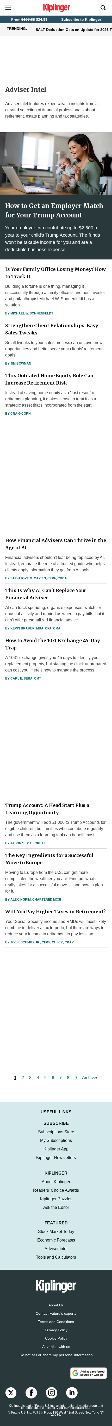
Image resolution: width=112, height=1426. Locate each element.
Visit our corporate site (73, 1408)
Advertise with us (56, 1347)
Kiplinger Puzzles (56, 1199)
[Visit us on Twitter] (11, 1392)
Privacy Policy (56, 1330)
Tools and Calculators (56, 1257)
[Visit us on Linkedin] (72, 1392)
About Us (56, 1305)
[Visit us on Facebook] (31, 1392)
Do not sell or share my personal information (56, 1355)
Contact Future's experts (56, 1313)
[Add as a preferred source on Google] (88, 1373)
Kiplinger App (56, 1149)
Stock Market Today (56, 1231)
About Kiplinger (56, 1182)
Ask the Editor (56, 1207)
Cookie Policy (56, 1338)
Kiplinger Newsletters (56, 1157)
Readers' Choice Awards (56, 1190)
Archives (90, 1077)
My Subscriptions (56, 1140)
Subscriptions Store (56, 1132)
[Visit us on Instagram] (51, 1392)
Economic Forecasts (56, 1240)
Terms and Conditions (56, 1322)
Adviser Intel (56, 1248)
